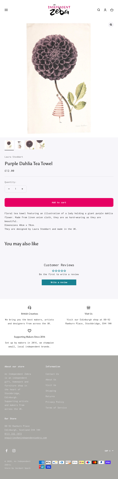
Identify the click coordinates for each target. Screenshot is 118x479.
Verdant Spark (23, 468)
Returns (50, 396)
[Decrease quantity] (9, 188)
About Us (51, 379)
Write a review (59, 282)
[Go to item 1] (9, 145)
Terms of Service (56, 407)
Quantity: (11, 182)
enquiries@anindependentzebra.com (26, 437)
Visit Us (51, 385)
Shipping (51, 390)
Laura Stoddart (14, 156)
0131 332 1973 (13, 433)
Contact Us (52, 374)
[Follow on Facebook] (6, 451)
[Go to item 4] (40, 145)
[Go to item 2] (19, 145)
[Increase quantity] (22, 188)
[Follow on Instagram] (14, 451)
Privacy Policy (55, 402)
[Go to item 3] (30, 145)
